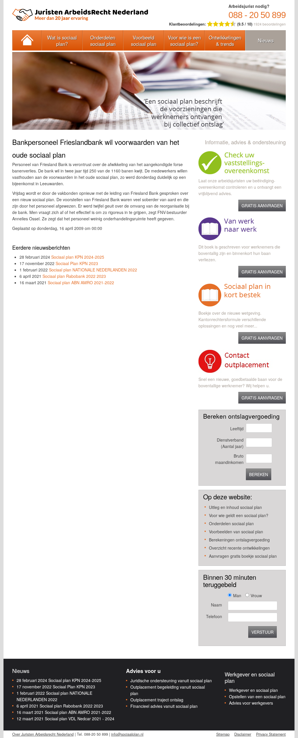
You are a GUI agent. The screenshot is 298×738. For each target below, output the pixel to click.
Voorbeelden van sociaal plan (236, 531)
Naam (216, 605)
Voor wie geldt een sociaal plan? (238, 515)
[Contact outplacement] (242, 360)
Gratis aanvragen (262, 205)
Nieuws (266, 40)
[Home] (27, 40)
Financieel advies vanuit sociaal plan (164, 706)
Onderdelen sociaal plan (103, 40)
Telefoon (214, 616)
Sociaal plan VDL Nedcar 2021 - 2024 (79, 718)
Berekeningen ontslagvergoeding (239, 540)
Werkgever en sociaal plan (253, 690)
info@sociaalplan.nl (127, 734)
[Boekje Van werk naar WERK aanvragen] (227, 228)
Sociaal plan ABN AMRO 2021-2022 (81, 282)
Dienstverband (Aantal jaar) (230, 443)
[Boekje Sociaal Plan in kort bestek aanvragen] (234, 294)
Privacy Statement (271, 734)
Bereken (258, 474)
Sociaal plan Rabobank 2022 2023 (74, 276)
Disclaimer (242, 734)
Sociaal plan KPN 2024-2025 (77, 257)
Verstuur (262, 632)
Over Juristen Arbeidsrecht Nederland (43, 734)
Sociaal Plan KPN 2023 (77, 263)
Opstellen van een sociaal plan (257, 696)
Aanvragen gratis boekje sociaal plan (243, 556)
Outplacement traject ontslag (156, 700)
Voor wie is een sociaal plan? (184, 40)
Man (237, 595)
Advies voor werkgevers (251, 703)
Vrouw (256, 595)
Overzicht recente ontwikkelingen (239, 548)
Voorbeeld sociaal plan (143, 40)
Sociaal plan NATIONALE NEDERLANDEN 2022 (93, 270)
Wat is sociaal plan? (62, 40)
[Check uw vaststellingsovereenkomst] (242, 162)
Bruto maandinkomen (229, 459)
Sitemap (223, 734)
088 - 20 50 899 (257, 15)
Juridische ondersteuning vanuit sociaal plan (171, 680)
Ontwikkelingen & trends (225, 40)
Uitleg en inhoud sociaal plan (235, 507)
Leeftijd (236, 428)
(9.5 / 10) (211, 24)
